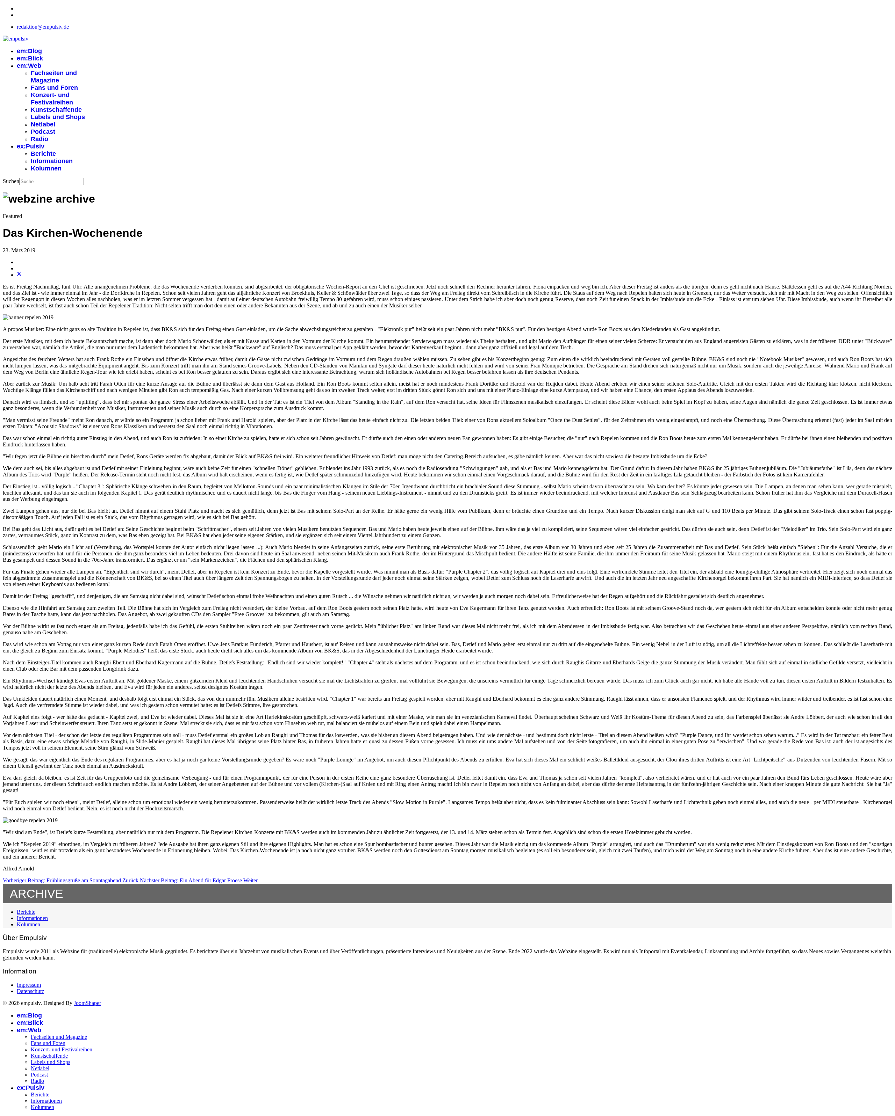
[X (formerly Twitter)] (19, 275)
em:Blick (30, 58)
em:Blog (29, 51)
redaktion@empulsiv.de (43, 27)
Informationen (52, 161)
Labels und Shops (58, 117)
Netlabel (43, 124)
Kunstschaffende (56, 109)
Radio (39, 139)
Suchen (11, 181)
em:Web (29, 65)
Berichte (43, 153)
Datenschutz (30, 991)
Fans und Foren (54, 87)
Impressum (29, 985)
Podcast (43, 131)
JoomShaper (87, 1003)
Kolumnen (46, 168)
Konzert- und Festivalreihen (52, 99)
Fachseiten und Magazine (54, 77)
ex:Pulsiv (30, 146)
